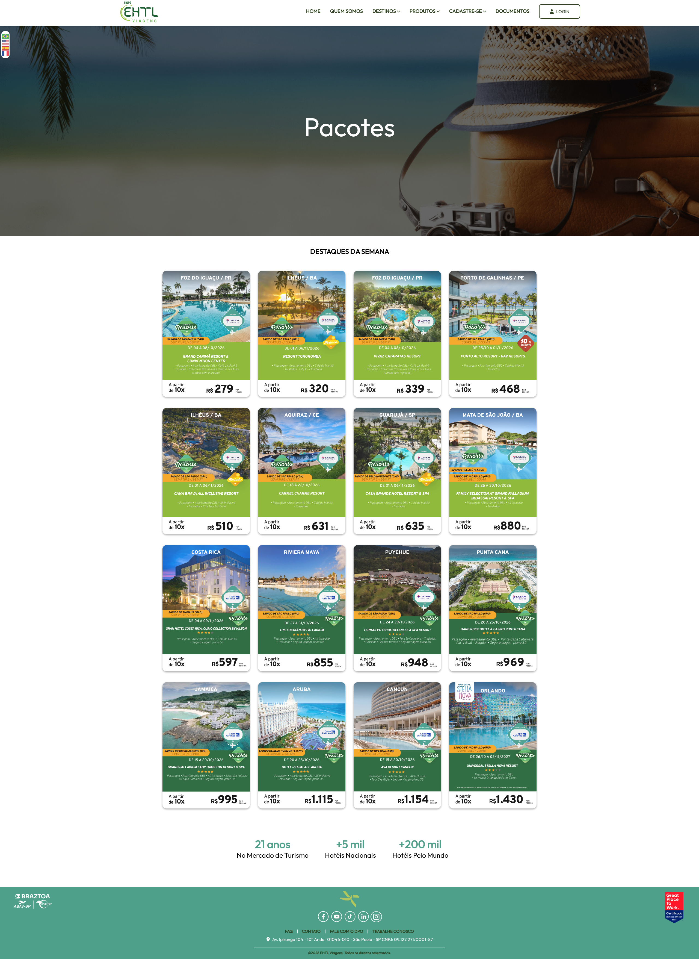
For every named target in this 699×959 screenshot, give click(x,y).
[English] (5, 42)
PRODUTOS (423, 11)
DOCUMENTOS (512, 11)
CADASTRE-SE (466, 11)
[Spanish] (5, 47)
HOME (313, 11)
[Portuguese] (5, 36)
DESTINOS (384, 11)
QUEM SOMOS (346, 11)
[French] (5, 53)
